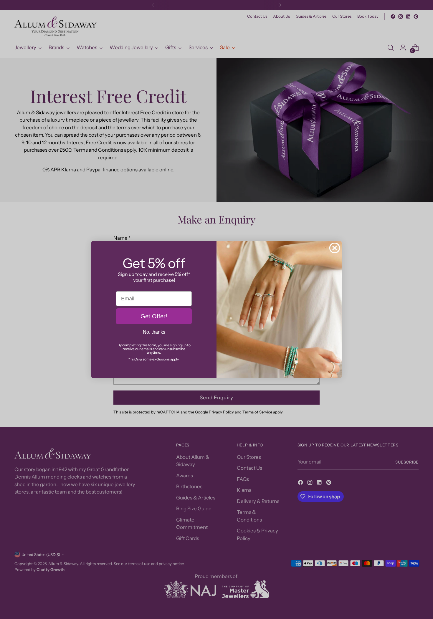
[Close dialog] (334, 248)
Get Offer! (154, 316)
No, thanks (154, 332)
